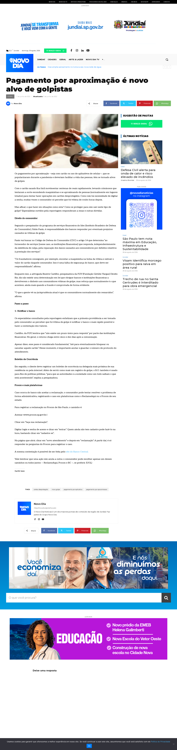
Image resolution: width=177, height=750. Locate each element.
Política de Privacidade (160, 741)
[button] (167, 60)
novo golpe (56, 489)
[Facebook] (71, 51)
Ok (89, 746)
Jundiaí (125, 257)
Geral (10, 96)
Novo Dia (18, 103)
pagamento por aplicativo (73, 489)
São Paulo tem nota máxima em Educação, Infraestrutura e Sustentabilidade (140, 244)
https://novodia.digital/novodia (45, 508)
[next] (169, 67)
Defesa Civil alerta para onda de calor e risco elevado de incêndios (78, 67)
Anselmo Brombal (127, 180)
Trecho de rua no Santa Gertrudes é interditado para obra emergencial (140, 282)
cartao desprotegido (41, 489)
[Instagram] (77, 51)
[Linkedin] (82, 51)
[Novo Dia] (8, 103)
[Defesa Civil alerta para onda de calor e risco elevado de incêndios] (141, 152)
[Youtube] (88, 51)
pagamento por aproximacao (96, 489)
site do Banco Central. (77, 451)
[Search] (166, 598)
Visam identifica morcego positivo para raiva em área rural (142, 264)
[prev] (164, 67)
